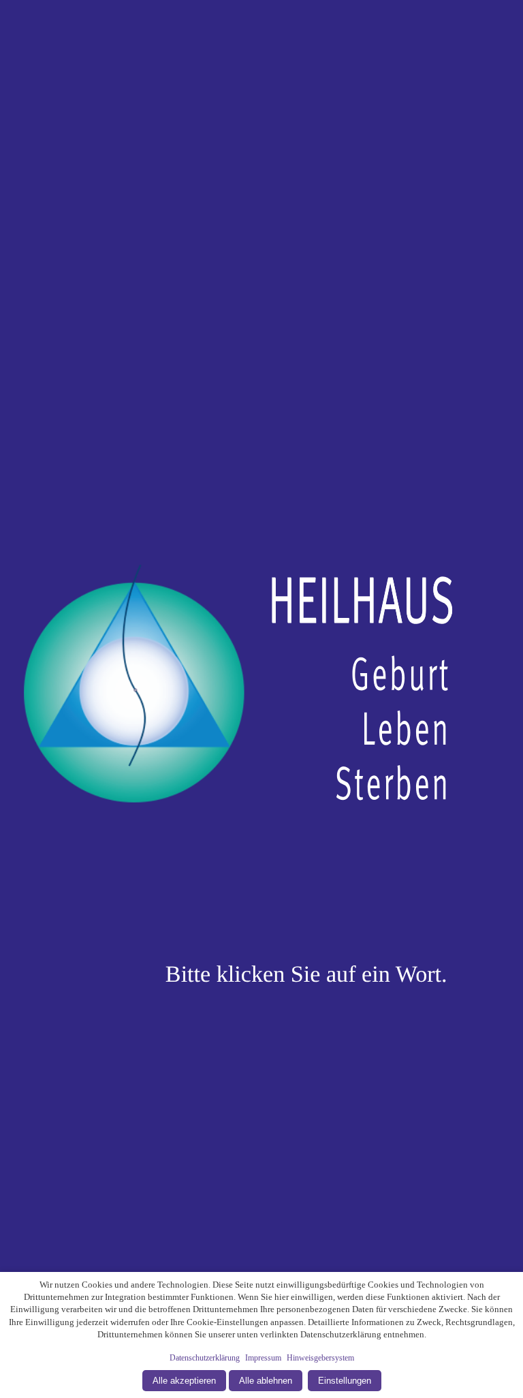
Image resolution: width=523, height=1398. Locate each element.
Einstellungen (344, 1381)
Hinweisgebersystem (320, 1358)
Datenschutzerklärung (205, 1358)
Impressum (263, 1358)
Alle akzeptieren (184, 1381)
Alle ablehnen (265, 1381)
